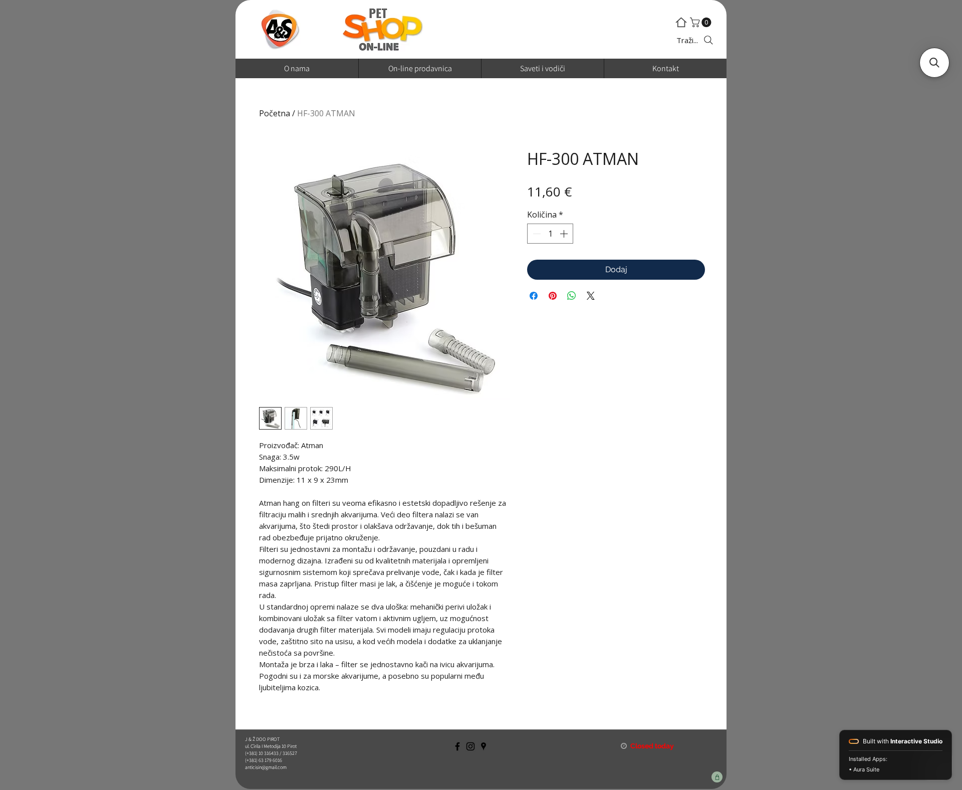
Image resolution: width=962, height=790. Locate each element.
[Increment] (565, 233)
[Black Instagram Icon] (470, 746)
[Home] (681, 22)
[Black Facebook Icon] (457, 746)
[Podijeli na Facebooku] (534, 296)
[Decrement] (536, 233)
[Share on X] (591, 296)
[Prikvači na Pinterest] (553, 296)
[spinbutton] (550, 233)
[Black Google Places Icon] (483, 746)
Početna (274, 113)
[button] (701, 22)
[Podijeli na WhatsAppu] (572, 296)
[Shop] (717, 776)
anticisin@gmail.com (266, 767)
